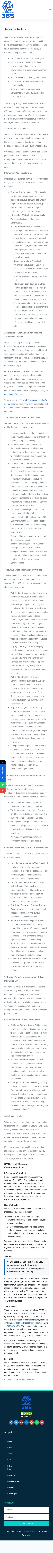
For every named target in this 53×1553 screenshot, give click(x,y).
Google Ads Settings (13, 394)
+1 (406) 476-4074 (12, 1326)
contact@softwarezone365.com (26, 1323)
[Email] (3, 790)
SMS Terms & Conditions (24, 1380)
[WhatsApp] (3, 785)
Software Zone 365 (30, 1531)
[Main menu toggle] (50, 9)
